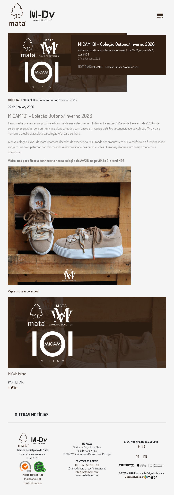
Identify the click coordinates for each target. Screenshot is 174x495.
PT (137, 456)
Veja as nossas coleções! (23, 291)
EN (145, 456)
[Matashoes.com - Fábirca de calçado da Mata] (32, 14)
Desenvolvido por (134, 476)
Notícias (84, 66)
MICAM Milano (17, 373)
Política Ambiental (32, 478)
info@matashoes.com (87, 472)
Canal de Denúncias (32, 482)
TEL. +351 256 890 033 (87, 465)
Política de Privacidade (32, 474)
